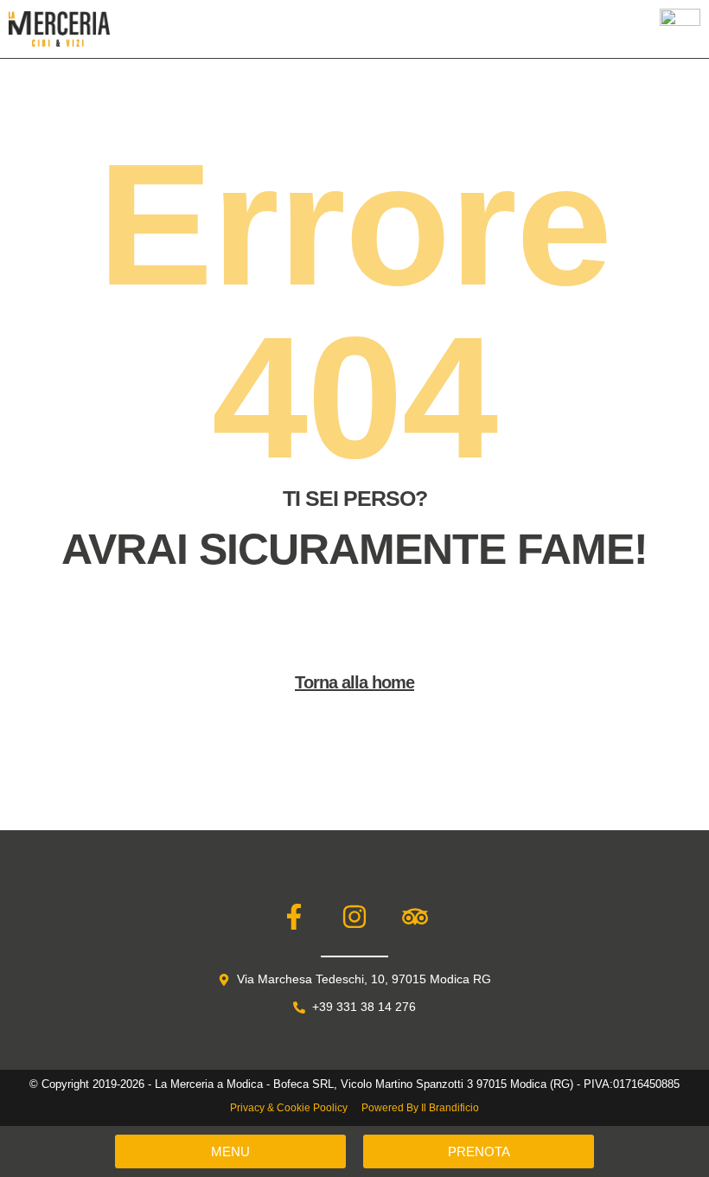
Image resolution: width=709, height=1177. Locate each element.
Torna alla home (354, 682)
